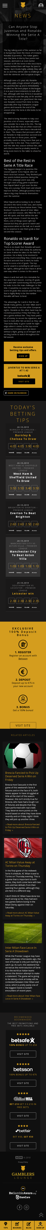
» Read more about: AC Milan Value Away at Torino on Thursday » (22, 914)
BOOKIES (17, 1227)
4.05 (13, 446)
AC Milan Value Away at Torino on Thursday (20, 864)
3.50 (13, 488)
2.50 (28, 524)
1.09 (13, 566)
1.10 (36, 566)
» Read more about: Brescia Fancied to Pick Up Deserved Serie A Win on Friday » (22, 827)
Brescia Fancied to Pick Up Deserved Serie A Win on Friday (21, 776)
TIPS (6, 1227)
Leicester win (23, 593)
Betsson (23, 658)
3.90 (28, 446)
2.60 (13, 524)
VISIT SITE (24, 381)
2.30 (28, 601)
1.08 (28, 566)
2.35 (36, 601)
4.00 (36, 446)
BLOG (28, 1227)
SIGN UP (23, 356)
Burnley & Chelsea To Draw (23, 437)
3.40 (28, 488)
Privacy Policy (23, 1162)
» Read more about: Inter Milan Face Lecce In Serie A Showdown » (22, 997)
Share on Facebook (17, 393)
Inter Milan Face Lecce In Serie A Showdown (20, 949)
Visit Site (23, 725)
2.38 (13, 601)
